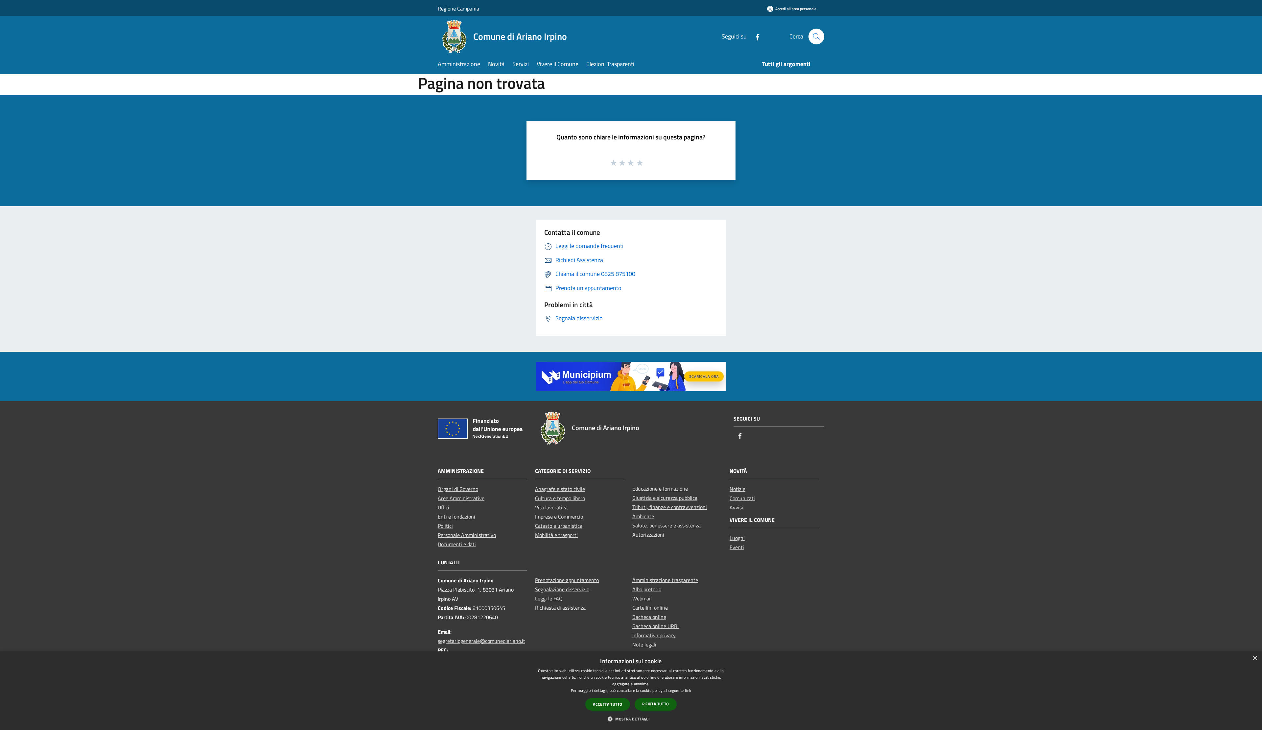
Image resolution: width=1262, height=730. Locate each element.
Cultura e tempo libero (560, 498)
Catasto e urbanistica (558, 526)
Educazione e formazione (660, 489)
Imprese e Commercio (559, 517)
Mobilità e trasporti (556, 535)
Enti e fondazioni (456, 517)
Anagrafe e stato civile (560, 489)
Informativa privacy (654, 635)
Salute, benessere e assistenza (666, 525)
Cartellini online (650, 608)
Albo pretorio (646, 589)
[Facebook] (754, 36)
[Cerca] (816, 36)
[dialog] (631, 690)
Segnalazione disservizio (562, 589)
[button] (631, 719)
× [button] (1254, 658)
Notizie (737, 489)
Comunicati (742, 498)
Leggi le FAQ (549, 598)
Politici (445, 526)
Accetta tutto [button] (607, 704)
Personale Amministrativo (467, 535)
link (688, 690)
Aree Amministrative (461, 498)
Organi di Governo (458, 489)
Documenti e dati (457, 544)
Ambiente (643, 516)
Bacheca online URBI (655, 626)
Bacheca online (649, 617)
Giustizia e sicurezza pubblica (664, 498)
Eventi (737, 547)
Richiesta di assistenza (560, 608)
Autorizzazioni (648, 535)
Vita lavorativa (551, 507)
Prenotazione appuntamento (567, 580)
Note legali (644, 644)
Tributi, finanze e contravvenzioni (669, 507)
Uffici (443, 507)
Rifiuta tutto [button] (655, 704)
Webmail (642, 598)
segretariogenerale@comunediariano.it (481, 641)
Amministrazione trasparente (665, 580)
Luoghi (737, 538)
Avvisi (736, 507)
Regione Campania (458, 8)
